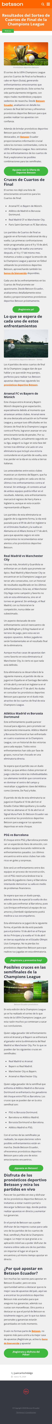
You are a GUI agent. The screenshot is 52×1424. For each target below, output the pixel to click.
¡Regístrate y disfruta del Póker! (26, 1353)
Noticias (8, 31)
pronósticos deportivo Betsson (21, 384)
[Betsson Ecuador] (12, 4)
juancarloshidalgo (23, 1373)
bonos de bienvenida (15, 273)
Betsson (24, 136)
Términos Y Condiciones (26, 1412)
